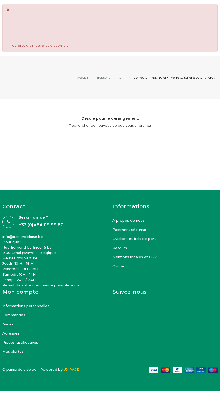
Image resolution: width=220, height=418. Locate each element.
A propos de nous (128, 220)
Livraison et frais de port (134, 239)
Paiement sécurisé (129, 229)
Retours (119, 248)
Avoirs (7, 324)
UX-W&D (72, 369)
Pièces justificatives (20, 342)
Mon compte (20, 292)
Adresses (10, 333)
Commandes (13, 315)
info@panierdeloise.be (22, 236)
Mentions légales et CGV (134, 257)
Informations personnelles (25, 306)
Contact (119, 266)
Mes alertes (13, 351)
